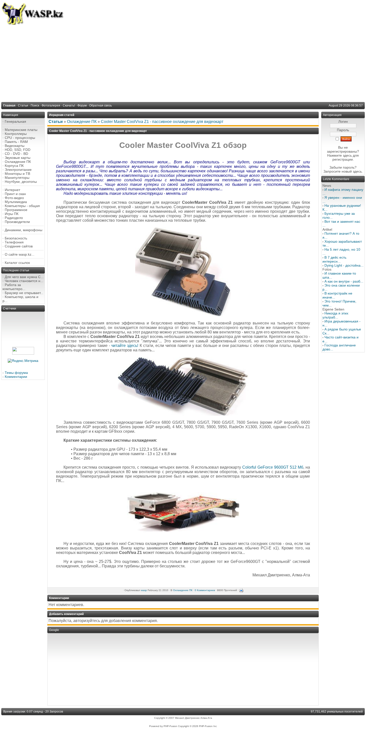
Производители (17, 222)
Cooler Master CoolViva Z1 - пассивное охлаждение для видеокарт (162, 121)
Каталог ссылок (17, 263)
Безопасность (16, 238)
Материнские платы (21, 130)
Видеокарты (14, 146)
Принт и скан (15, 194)
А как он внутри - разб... (343, 281)
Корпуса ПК (14, 166)
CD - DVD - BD (16, 154)
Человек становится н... (24, 281)
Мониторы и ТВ (17, 174)
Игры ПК (11, 214)
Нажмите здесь (339, 155)
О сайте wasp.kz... (19, 254)
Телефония (14, 242)
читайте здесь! (124, 345)
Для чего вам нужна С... (24, 277)
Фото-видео (14, 198)
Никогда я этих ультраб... (335, 315)
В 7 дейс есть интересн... (334, 259)
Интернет (12, 190)
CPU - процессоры (20, 138)
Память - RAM (16, 142)
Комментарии (16, 377)
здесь (357, 171)
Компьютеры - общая (22, 206)
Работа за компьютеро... (13, 287)
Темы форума (16, 373)
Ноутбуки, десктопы (21, 182)
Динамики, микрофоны (23, 230)
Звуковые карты (17, 158)
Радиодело (14, 218)
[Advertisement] (183, 62)
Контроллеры (16, 134)
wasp (144, 590)
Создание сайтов (19, 246)
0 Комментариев (205, 590)
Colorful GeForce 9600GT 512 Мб (272, 467)
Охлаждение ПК (18, 162)
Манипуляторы (17, 178)
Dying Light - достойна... (344, 265)
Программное (16, 210)
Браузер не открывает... (24, 293)
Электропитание (18, 170)
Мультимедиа (16, 202)
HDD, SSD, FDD (17, 150)
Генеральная (15, 121)
